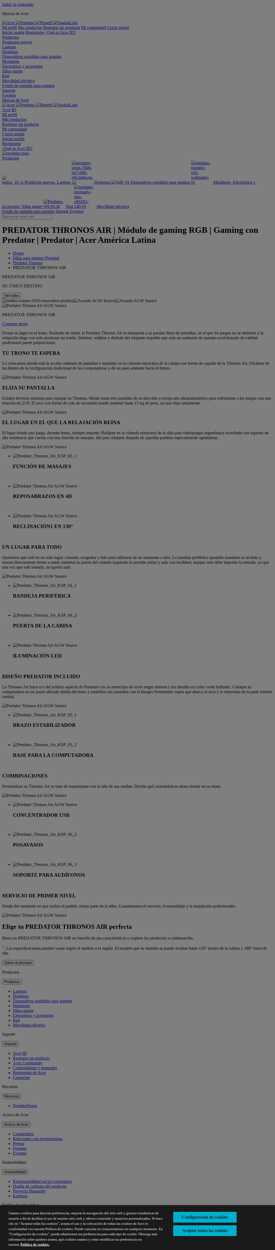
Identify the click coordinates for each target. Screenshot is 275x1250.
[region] (137, 1227)
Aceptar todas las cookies (205, 1230)
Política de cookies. (34, 1244)
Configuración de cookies (205, 1217)
